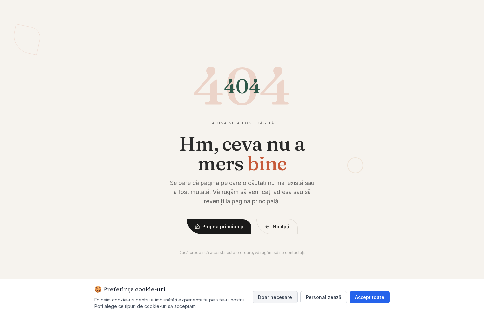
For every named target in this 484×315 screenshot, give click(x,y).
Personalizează (323, 297)
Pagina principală (222, 226)
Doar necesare (275, 297)
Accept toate (369, 297)
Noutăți (281, 226)
